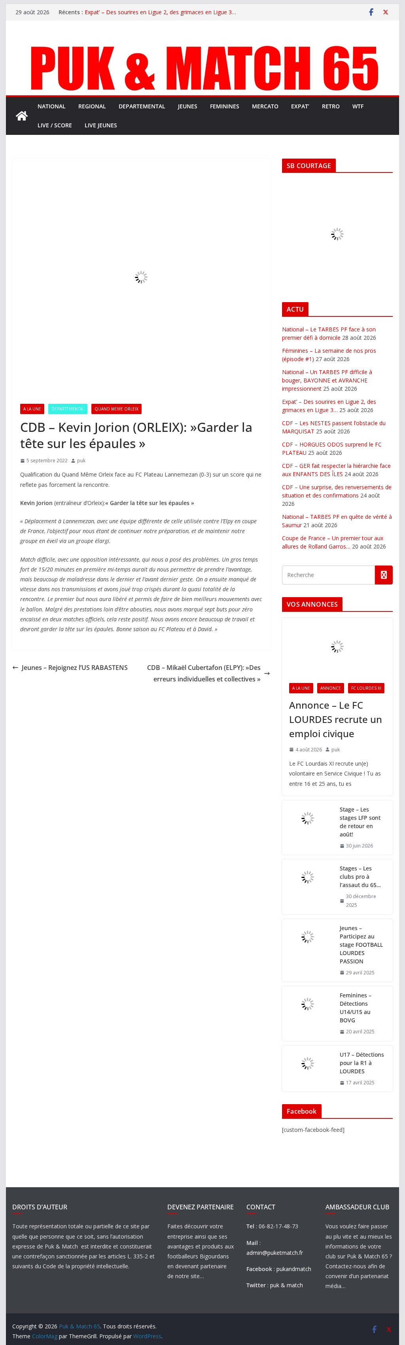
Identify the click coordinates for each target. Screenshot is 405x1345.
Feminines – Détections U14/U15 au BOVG (355, 1007)
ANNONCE (330, 688)
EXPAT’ (300, 106)
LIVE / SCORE (55, 125)
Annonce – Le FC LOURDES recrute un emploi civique (335, 719)
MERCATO (265, 106)
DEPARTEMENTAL (142, 106)
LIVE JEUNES (101, 125)
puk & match (286, 1285)
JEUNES (187, 106)
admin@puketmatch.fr (274, 1252)
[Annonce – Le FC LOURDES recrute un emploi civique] (337, 647)
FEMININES (224, 106)
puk (81, 460)
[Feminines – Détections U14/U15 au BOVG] (307, 1013)
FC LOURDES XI (366, 688)
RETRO (331, 106)
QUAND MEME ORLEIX (116, 409)
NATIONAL (52, 106)
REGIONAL (92, 106)
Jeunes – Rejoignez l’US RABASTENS (75, 667)
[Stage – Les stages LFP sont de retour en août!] (307, 827)
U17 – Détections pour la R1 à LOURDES (362, 1063)
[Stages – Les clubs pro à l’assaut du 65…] (307, 886)
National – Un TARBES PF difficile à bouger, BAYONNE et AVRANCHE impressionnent (327, 380)
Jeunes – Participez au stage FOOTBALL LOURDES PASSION (361, 944)
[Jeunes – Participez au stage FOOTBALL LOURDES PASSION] (307, 950)
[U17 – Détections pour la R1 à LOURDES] (307, 1069)
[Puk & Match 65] (202, 44)
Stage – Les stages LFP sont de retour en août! (360, 822)
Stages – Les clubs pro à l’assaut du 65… (360, 877)
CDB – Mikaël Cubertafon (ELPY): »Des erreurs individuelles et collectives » (204, 673)
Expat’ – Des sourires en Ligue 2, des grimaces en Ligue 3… (160, 12)
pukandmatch (293, 1269)
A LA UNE (32, 409)
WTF (357, 106)
